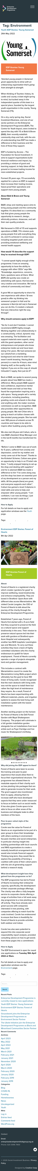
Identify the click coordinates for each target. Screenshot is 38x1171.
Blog (3, 1088)
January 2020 (7, 1074)
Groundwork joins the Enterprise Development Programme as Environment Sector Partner (15, 1016)
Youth (29, 511)
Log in (3, 1114)
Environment (21, 520)
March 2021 (6, 1051)
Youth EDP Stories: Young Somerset (17, 30)
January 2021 (7, 1058)
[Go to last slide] (2, 748)
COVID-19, (5, 1091)
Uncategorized (7, 1104)
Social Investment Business (23, 523)
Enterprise (10, 520)
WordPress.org (7, 1124)
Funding (4, 1094)
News (3, 1101)
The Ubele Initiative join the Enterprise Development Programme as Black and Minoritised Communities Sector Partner (18, 1026)
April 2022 (6, 1045)
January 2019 (7, 1081)
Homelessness (7, 1097)
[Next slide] (35, 748)
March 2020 (6, 1068)
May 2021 (5, 1048)
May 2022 (5, 1042)
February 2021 (7, 1055)
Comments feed (8, 1121)
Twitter (35, 1149)
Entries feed (6, 1117)
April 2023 (6, 1038)
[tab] (11, 762)
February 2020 (7, 1071)
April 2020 (6, 1065)
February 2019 (7, 1078)
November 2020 (8, 1061)
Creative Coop (31, 1168)
